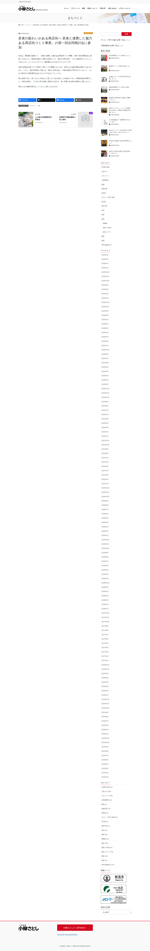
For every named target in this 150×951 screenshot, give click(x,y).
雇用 (103, 240)
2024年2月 (105, 341)
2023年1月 (105, 384)
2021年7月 (105, 457)
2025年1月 (105, 298)
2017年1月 (105, 660)
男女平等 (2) (105, 826)
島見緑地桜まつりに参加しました (119, 55)
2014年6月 (105, 760)
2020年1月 (105, 535)
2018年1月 (105, 608)
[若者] (85, 116)
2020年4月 (105, 522)
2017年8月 (105, 630)
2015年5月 (105, 729)
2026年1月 (105, 268)
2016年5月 (105, 682)
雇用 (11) (104, 860)
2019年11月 (105, 544)
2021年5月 (105, 466)
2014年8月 (105, 751)
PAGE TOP (144, 920)
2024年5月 (105, 328)
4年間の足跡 (105, 167)
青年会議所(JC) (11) (108, 864)
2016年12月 (105, 665)
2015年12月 (105, 699)
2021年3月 (105, 475)
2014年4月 (105, 768)
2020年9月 (105, 501)
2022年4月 (105, 423)
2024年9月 (105, 311)
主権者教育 (105, 180)
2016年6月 (105, 678)
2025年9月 (105, 285)
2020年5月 (105, 518)
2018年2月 (105, 604)
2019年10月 (105, 548)
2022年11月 (105, 393)
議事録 (105, 223)
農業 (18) (104, 856)
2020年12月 (105, 488)
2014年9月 (105, 747)
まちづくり (88, 33)
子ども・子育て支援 (108, 197)
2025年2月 (105, 294)
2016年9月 (105, 673)
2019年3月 (105, 578)
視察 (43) (104, 834)
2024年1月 (105, 345)
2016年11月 (105, 669)
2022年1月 (105, 436)
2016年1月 (105, 695)
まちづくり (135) (107, 795)
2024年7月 (105, 319)
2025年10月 (105, 281)
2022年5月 (105, 419)
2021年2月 (105, 479)
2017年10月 (105, 622)
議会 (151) (105, 843)
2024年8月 (105, 315)
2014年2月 (105, 777)
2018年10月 (105, 583)
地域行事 (104, 189)
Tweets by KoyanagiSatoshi (67, 934)
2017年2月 (105, 656)
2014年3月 (105, 773)
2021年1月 (105, 483)
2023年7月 (105, 358)
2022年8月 (105, 406)
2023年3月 (105, 375)
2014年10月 (105, 742)
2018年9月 (105, 587)
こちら (38, 86)
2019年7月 (105, 561)
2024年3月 (105, 337)
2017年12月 (105, 613)
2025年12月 (105, 272)
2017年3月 (105, 652)
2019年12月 (105, 539)
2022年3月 (105, 427)
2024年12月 (105, 302)
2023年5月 (105, 367)
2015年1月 (105, 734)
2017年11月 (105, 617)
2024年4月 (105, 332)
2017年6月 (105, 639)
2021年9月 (105, 449)
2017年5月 (105, 643)
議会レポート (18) (107, 852)
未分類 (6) (105, 821)
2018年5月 (105, 596)
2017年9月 (105, 626)
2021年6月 (105, 462)
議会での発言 (107, 227)
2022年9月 (105, 401)
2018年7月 (105, 591)
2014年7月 (105, 755)
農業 (103, 236)
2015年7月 (105, 721)
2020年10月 (105, 496)
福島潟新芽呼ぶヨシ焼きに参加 (119, 87)
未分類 (104, 201)
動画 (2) (104, 804)
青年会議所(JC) (106, 245)
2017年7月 (105, 634)
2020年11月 (105, 492)
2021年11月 (105, 440)
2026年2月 (105, 263)
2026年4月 (105, 255)
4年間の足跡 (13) (107, 787)
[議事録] (25, 119)
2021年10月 (105, 445)
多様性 (104, 193)
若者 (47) (104, 830)
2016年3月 (105, 686)
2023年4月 (105, 371)
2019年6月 (105, 565)
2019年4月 (105, 574)
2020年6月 (105, 514)
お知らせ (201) (106, 791)
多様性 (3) (105, 813)
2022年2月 (105, 432)
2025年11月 (105, 276)
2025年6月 (105, 289)
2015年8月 (105, 716)
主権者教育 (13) (107, 800)
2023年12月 (105, 350)
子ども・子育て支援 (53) (109, 817)
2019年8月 (105, 557)
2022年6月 (105, 414)
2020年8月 (105, 505)
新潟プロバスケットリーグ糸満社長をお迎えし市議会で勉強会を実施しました (119, 110)
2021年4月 (105, 470)
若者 (39, 105)
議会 (103, 219)
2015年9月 (105, 712)
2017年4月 (105, 647)
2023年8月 (105, 354)
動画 (103, 184)
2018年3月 (105, 600)
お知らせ (104, 171)
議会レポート (107, 232)
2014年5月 (105, 764)
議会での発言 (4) (107, 847)
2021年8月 (105, 453)
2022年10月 (105, 397)
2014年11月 (105, 738)
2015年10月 (105, 708)
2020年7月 (105, 509)
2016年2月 (105, 691)
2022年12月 (105, 388)
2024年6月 (105, 324)
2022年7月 (105, 410)
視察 (103, 214)
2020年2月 (105, 531)
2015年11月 (105, 703)
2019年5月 (105, 570)
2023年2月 (105, 380)
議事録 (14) (105, 839)
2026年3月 (105, 259)
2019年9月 (105, 552)
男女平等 (104, 206)
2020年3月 (105, 527)
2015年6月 (105, 725)
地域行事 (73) (106, 808)
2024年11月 (105, 306)
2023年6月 (105, 363)
